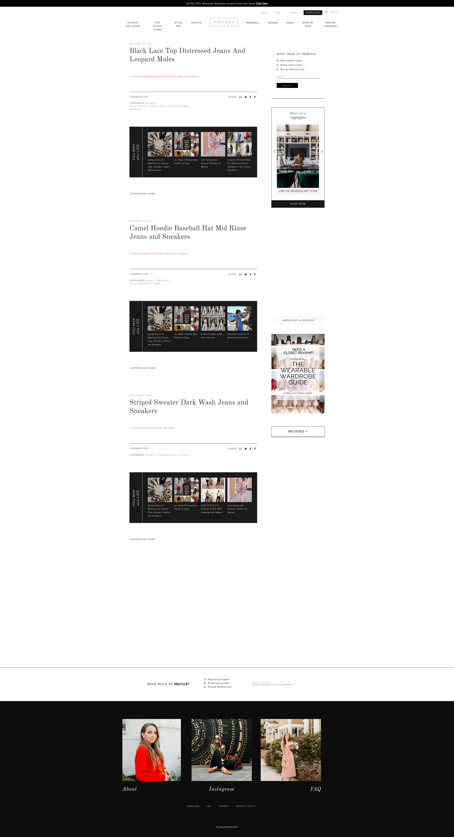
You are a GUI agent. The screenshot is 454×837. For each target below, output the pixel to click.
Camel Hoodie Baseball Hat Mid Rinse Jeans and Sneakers (166, 76)
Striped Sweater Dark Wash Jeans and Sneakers (160, 253)
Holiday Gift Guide (133, 24)
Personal (253, 23)
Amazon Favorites (330, 24)
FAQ (278, 12)
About (264, 12)
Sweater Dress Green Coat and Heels (153, 428)
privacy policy (246, 806)
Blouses (143, 106)
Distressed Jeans (168, 106)
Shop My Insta (308, 24)
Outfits (196, 23)
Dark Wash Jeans (167, 455)
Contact (293, 12)
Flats (153, 106)
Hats (157, 284)
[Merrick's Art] (224, 22)
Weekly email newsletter (291, 65)
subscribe (193, 806)
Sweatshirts (145, 284)
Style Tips (178, 24)
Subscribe (313, 13)
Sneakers (150, 281)
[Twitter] (131, 247)
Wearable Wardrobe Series (292, 70)
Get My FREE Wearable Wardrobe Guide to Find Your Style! (227, 3)
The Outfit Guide (157, 26)
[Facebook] (130, 247)
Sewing (273, 23)
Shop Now (298, 203)
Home (290, 23)
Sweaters (185, 455)
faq (209, 806)
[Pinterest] (254, 274)
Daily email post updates (291, 61)
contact (223, 806)
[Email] (240, 274)
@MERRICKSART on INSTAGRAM (298, 320)
